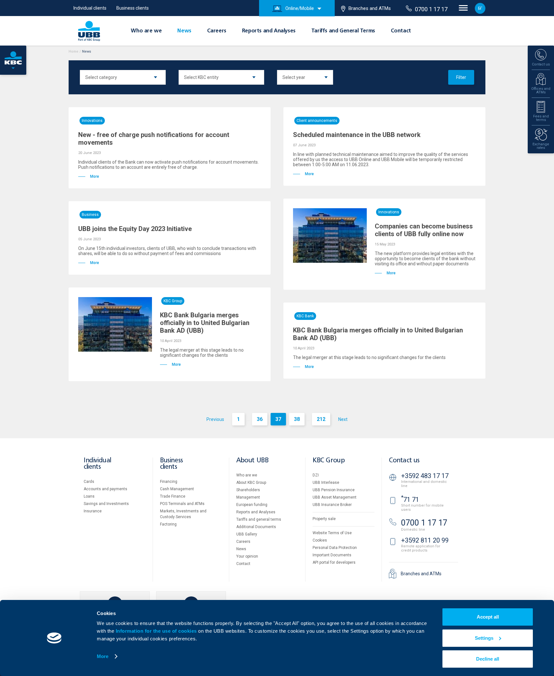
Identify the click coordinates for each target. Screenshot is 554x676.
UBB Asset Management (335, 497)
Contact (401, 31)
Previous (215, 419)
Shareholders (248, 490)
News (184, 31)
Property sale (324, 519)
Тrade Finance (172, 496)
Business (90, 214)
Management (248, 497)
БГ (480, 8)
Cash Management (177, 489)
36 (260, 419)
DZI (316, 475)
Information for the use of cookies (157, 631)
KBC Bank (305, 316)
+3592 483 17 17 (425, 476)
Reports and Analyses (269, 31)
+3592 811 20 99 (425, 540)
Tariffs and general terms (258, 519)
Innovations (92, 120)
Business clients (132, 8)
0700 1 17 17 (431, 9)
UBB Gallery (246, 534)
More (102, 656)
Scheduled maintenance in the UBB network (357, 135)
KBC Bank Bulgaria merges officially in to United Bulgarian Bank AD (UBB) (204, 322)
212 (321, 419)
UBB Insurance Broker (332, 504)
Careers (216, 31)
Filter (461, 77)
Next (343, 419)
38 (297, 419)
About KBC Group (251, 482)
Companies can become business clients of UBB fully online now (424, 230)
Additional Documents (256, 527)
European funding (251, 504)
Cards (89, 481)
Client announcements (317, 120)
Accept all (488, 617)
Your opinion (247, 556)
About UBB (252, 461)
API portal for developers (334, 562)
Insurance (93, 511)
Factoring (168, 524)
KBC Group (173, 301)
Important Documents (332, 555)
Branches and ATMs (369, 8)
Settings (484, 638)
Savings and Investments (106, 503)
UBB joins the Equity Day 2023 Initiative (135, 229)
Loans (89, 496)
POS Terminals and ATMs (182, 503)
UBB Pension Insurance (334, 490)
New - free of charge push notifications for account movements (153, 138)
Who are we (146, 31)
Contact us (404, 461)
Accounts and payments (105, 489)
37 (278, 419)
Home (73, 51)
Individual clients (89, 8)
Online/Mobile (299, 8)
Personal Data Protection (335, 547)
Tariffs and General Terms (343, 31)
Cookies (320, 540)
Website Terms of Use (332, 533)
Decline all (487, 659)
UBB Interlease (326, 482)
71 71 (410, 499)
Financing (168, 481)
